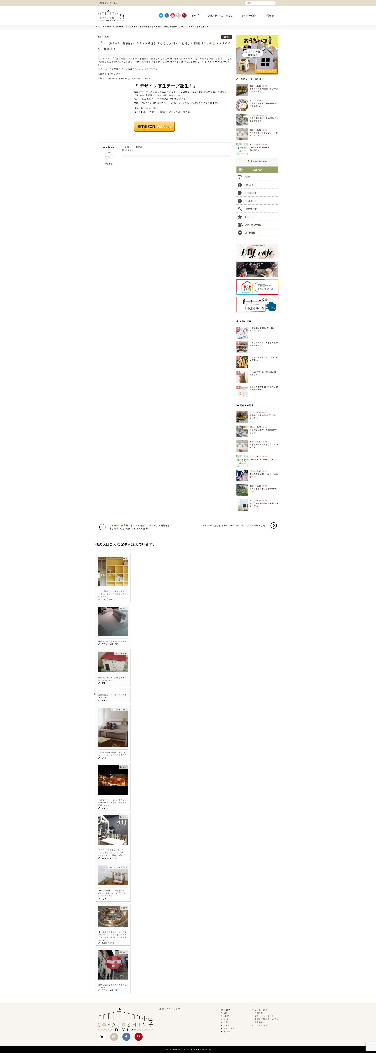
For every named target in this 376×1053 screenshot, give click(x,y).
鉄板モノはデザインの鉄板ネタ (112, 641)
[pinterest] (184, 15)
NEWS (108, 27)
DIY (125, 558)
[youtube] (172, 15)
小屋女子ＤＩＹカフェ (171, 1009)
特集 (226, 1022)
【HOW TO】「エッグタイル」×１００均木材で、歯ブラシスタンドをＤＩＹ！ (113, 893)
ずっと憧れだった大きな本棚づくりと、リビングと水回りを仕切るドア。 (112, 594)
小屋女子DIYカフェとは (220, 15)
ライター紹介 (249, 15)
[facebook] (166, 15)
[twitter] (161, 15)
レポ (226, 1019)
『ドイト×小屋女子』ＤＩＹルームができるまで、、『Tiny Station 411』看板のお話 (113, 852)
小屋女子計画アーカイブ (266, 1019)
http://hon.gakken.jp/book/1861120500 (129, 78)
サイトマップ (261, 1025)
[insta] (178, 15)
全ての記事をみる (258, 161)
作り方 (227, 1025)
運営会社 (259, 1022)
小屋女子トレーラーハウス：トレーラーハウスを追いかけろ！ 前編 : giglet (112, 802)
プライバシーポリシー (265, 1016)
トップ (195, 15)
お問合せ (269, 15)
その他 (124, 908)
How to (124, 653)
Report (123, 608)
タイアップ (122, 709)
